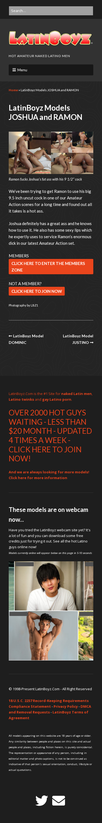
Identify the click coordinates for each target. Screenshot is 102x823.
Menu (22, 69)
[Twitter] (41, 800)
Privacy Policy (66, 706)
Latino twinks (21, 399)
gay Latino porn (56, 399)
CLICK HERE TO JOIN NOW (36, 291)
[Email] (59, 800)
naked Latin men (76, 393)
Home (13, 90)
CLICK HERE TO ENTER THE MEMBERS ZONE (48, 266)
